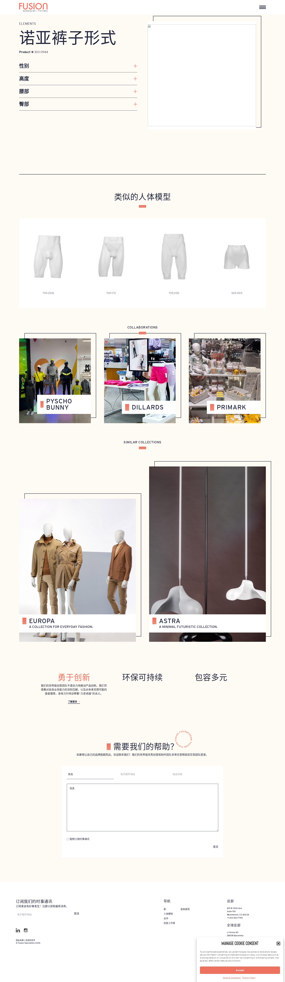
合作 (166, 918)
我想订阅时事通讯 (79, 839)
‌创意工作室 (169, 923)
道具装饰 (185, 909)
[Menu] (262, 7)
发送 (215, 846)
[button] (278, 943)
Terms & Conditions (232, 978)
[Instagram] (26, 930)
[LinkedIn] (18, 930)
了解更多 (72, 701)
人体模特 (168, 913)
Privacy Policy (248, 978)
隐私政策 (20, 940)
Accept (240, 970)
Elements (27, 23)
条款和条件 (30, 940)
